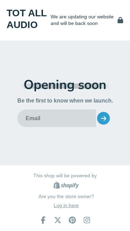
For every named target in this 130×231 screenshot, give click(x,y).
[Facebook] (43, 220)
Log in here (66, 205)
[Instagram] (86, 220)
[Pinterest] (72, 220)
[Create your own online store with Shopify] (66, 186)
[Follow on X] (57, 220)
